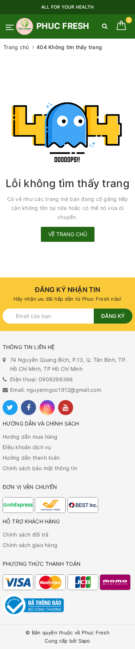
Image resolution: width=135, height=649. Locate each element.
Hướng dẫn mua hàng (30, 436)
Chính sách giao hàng (30, 545)
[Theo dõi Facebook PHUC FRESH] (28, 407)
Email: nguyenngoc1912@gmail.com (55, 390)
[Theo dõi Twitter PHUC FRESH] (10, 407)
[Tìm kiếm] (104, 27)
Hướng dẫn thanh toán (31, 457)
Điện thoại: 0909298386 (41, 379)
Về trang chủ (67, 234)
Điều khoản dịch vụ (27, 447)
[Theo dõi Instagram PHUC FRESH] (47, 407)
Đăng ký (113, 316)
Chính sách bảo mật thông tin (40, 468)
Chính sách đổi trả (26, 534)
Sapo (84, 641)
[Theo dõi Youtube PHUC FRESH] (65, 407)
